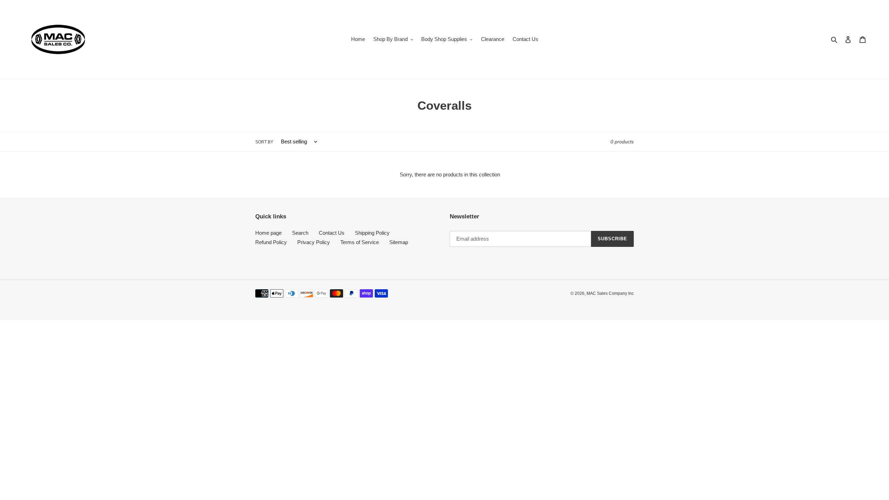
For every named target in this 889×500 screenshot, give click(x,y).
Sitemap (398, 242)
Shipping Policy (372, 233)
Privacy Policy (313, 242)
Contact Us (331, 233)
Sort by (264, 142)
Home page (268, 233)
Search (300, 233)
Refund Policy (271, 242)
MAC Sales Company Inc (610, 293)
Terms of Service (359, 242)
